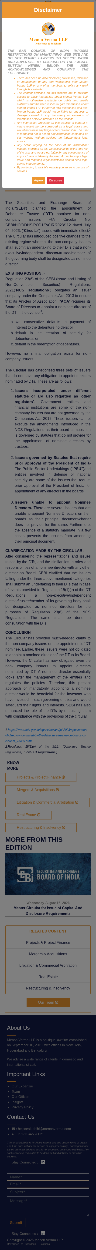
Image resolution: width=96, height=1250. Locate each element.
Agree (38, 180)
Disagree (55, 180)
